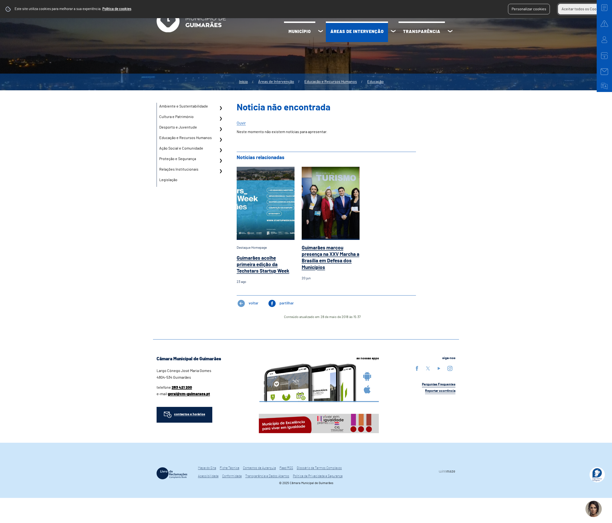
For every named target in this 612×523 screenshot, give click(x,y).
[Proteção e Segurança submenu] (220, 160)
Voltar (253, 303)
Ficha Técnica (229, 468)
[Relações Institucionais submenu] (220, 171)
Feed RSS (286, 468)
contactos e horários (189, 414)
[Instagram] (449, 368)
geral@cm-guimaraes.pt (189, 394)
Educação (375, 82)
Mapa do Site (207, 468)
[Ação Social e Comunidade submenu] (220, 150)
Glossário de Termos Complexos (319, 468)
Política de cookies (116, 9)
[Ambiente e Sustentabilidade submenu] (220, 108)
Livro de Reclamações (172, 473)
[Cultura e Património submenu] (220, 118)
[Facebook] (416, 368)
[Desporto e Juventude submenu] (220, 129)
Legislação (168, 180)
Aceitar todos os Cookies (582, 9)
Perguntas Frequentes (438, 384)
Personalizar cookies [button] (529, 9)
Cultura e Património (176, 117)
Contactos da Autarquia (259, 468)
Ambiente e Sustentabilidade (183, 106)
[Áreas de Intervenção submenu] (393, 32)
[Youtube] (438, 368)
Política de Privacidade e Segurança (318, 476)
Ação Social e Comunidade (181, 148)
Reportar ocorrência (440, 391)
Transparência (421, 32)
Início (243, 82)
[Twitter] (427, 368)
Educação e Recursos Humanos (330, 82)
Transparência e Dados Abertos (267, 476)
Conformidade (232, 476)
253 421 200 (182, 387)
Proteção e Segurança (177, 159)
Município (300, 32)
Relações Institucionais (178, 169)
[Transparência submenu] (450, 32)
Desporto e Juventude (178, 127)
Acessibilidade (208, 476)
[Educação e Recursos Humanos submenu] (220, 139)
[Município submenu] (320, 32)
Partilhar (286, 303)
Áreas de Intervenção (357, 32)
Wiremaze (447, 471)
